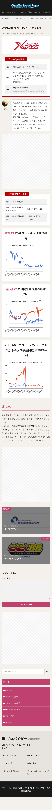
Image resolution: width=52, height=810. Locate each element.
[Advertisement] (26, 160)
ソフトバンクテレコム (11, 771)
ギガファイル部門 (11, 697)
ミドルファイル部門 (12, 703)
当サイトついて (12, 12)
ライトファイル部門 (12, 710)
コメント (6, 578)
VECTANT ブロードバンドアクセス (13, 746)
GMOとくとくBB (9, 755)
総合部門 (46, 12)
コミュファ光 (7, 763)
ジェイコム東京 (33, 755)
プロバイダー (18, 18)
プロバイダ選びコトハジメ (30, 12)
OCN (29, 745)
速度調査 (8, 722)
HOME (6, 18)
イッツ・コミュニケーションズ (38, 772)
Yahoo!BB (31, 763)
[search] (47, 671)
